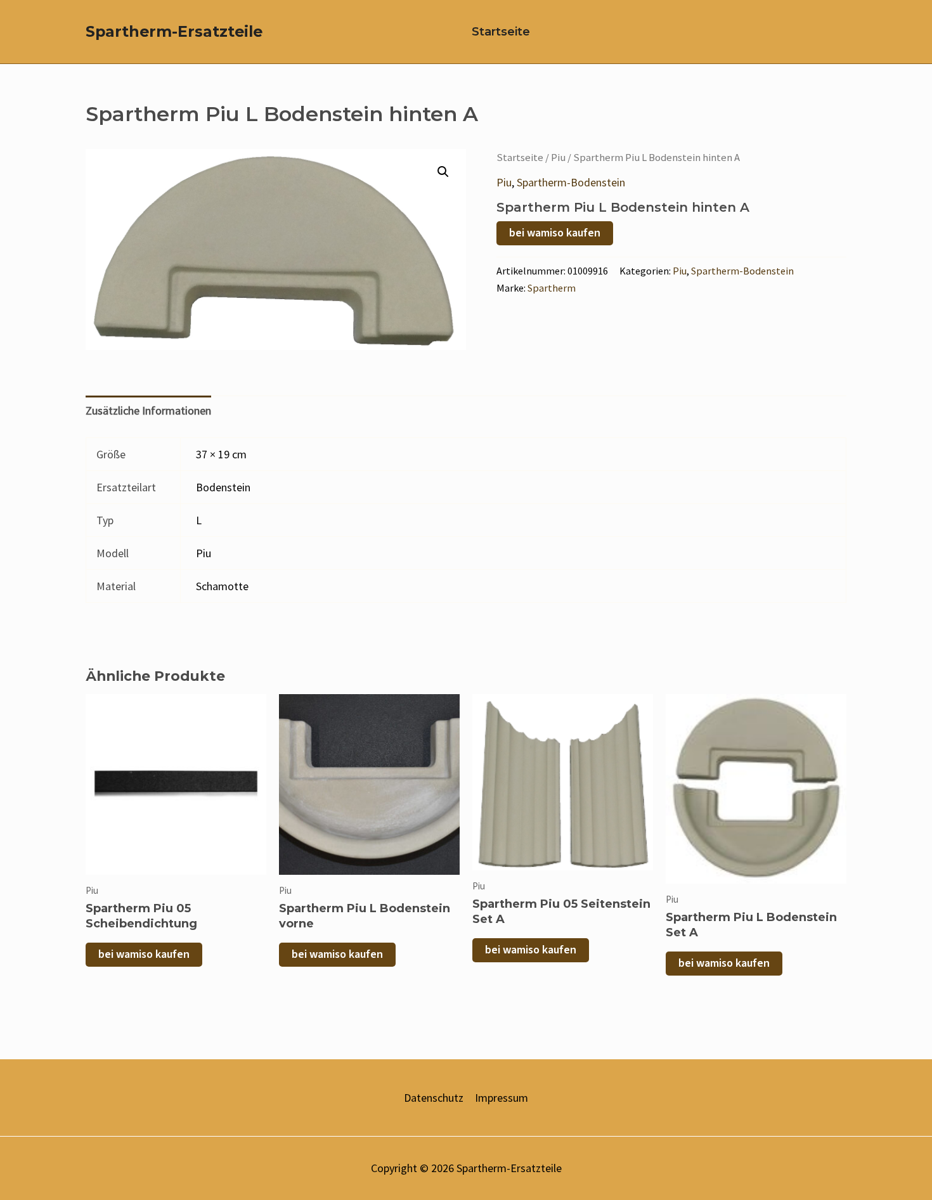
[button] (443, 171)
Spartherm (551, 287)
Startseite (501, 32)
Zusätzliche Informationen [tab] (148, 410)
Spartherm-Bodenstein (571, 182)
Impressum (501, 1097)
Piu (558, 157)
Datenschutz (433, 1097)
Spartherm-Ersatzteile (174, 31)
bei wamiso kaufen (554, 233)
